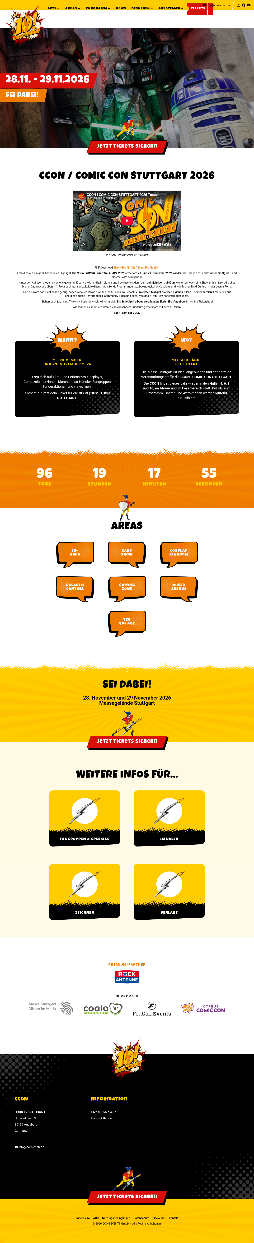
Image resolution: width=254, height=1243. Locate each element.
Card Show (127, 553)
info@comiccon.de (218, 5)
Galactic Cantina (75, 587)
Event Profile (146, 267)
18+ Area (75, 553)
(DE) (132, 267)
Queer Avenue (179, 587)
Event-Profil (122, 267)
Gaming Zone (127, 587)
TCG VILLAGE (127, 622)
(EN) (156, 267)
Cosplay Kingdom (179, 553)
